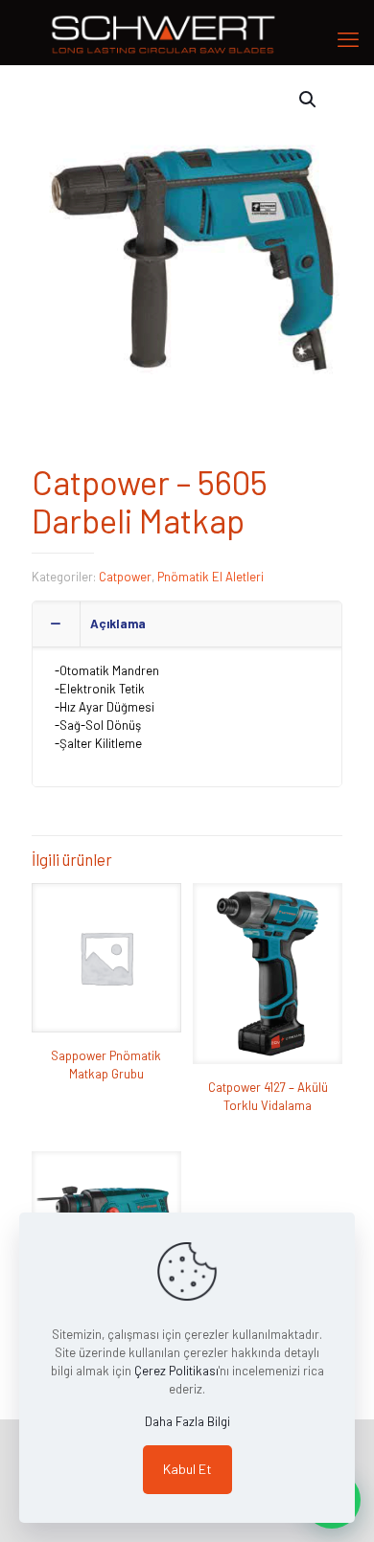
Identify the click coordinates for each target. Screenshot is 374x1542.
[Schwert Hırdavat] (187, 33)
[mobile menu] (348, 38)
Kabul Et (187, 1469)
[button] (309, 99)
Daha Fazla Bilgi (187, 1421)
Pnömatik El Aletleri (210, 576)
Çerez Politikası (176, 1370)
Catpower (125, 576)
